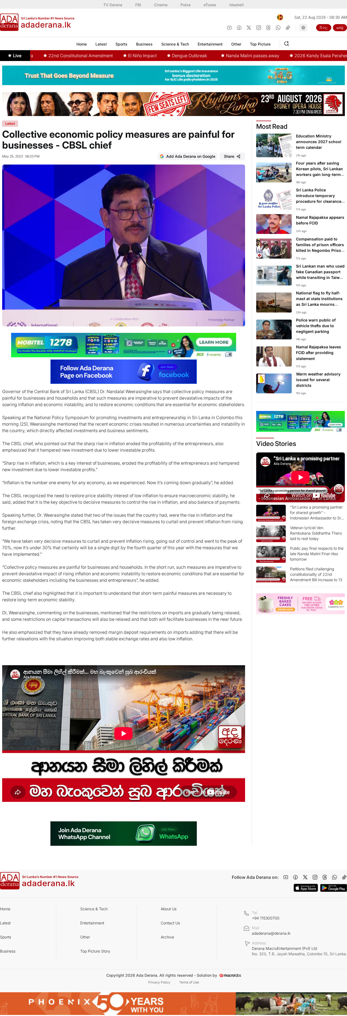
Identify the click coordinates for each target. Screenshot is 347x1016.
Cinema (161, 4)
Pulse (186, 4)
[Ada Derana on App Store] (306, 888)
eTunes (210, 4)
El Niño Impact (115, 55)
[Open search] (287, 42)
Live (17, 55)
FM (138, 4)
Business (7, 951)
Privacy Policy (159, 982)
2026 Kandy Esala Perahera (295, 55)
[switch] (303, 27)
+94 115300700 (265, 918)
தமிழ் (339, 27)
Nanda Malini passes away (225, 55)
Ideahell (236, 4)
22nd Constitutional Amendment (53, 55)
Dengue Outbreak (162, 55)
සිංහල (324, 27)
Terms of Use (189, 982)
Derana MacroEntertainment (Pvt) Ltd (299, 951)
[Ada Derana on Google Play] (333, 888)
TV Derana (112, 4)
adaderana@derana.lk (271, 933)
